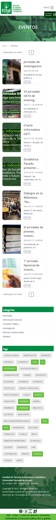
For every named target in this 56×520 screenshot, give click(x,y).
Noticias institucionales (13, 332)
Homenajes (23, 408)
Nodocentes (23, 414)
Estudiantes (9, 368)
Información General (12, 319)
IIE (43, 362)
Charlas (23, 434)
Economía (8, 381)
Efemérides (8, 408)
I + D (36, 421)
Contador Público (11, 324)
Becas (34, 434)
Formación (9, 434)
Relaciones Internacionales (17, 421)
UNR (33, 447)
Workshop (22, 447)
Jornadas (8, 362)
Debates (7, 336)
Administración (11, 375)
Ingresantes (18, 427)
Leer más (27, 82)
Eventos (14, 45)
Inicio (4, 45)
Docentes (8, 414)
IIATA (35, 362)
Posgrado (37, 381)
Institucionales (11, 395)
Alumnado (7, 315)
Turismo (27, 375)
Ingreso (38, 395)
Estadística (41, 375)
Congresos (23, 362)
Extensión (45, 355)
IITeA (45, 421)
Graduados (9, 401)
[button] (50, 14)
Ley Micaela (35, 441)
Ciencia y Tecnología (28, 388)
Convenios (23, 381)
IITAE (6, 427)
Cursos (26, 395)
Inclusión (33, 427)
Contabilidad (10, 454)
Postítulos (9, 388)
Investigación (9, 328)
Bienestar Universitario (14, 441)
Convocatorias (11, 355)
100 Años (8, 447)
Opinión (37, 454)
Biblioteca (38, 408)
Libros (19, 460)
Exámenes (24, 401)
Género (36, 401)
